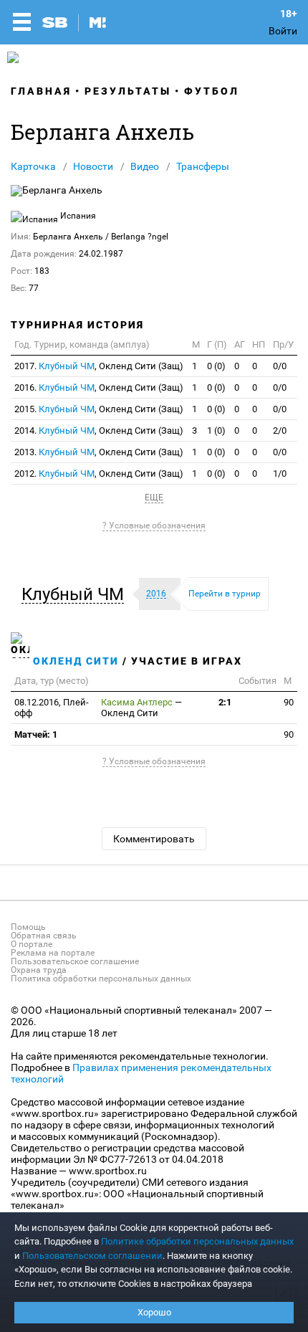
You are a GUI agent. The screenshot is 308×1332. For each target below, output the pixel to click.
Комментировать (154, 839)
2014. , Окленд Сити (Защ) (98, 430)
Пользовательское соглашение (75, 961)
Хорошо (154, 1312)
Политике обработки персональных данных (197, 1241)
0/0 (280, 366)
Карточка (33, 166)
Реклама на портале (53, 952)
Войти (283, 31)
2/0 (280, 430)
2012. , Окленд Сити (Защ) (98, 473)
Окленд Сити (76, 661)
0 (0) (216, 366)
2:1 (224, 702)
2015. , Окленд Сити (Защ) (98, 409)
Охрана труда (39, 970)
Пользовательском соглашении (92, 1255)
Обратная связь (44, 935)
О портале (31, 944)
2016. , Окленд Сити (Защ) (98, 387)
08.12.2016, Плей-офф (51, 707)
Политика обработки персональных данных (101, 978)
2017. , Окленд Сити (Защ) (98, 366)
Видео (144, 166)
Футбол (211, 91)
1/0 (280, 473)
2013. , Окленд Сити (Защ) (98, 452)
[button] (76, 594)
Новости (93, 166)
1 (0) (216, 430)
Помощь (28, 927)
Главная (41, 91)
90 (289, 702)
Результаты (128, 91)
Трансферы (202, 166)
